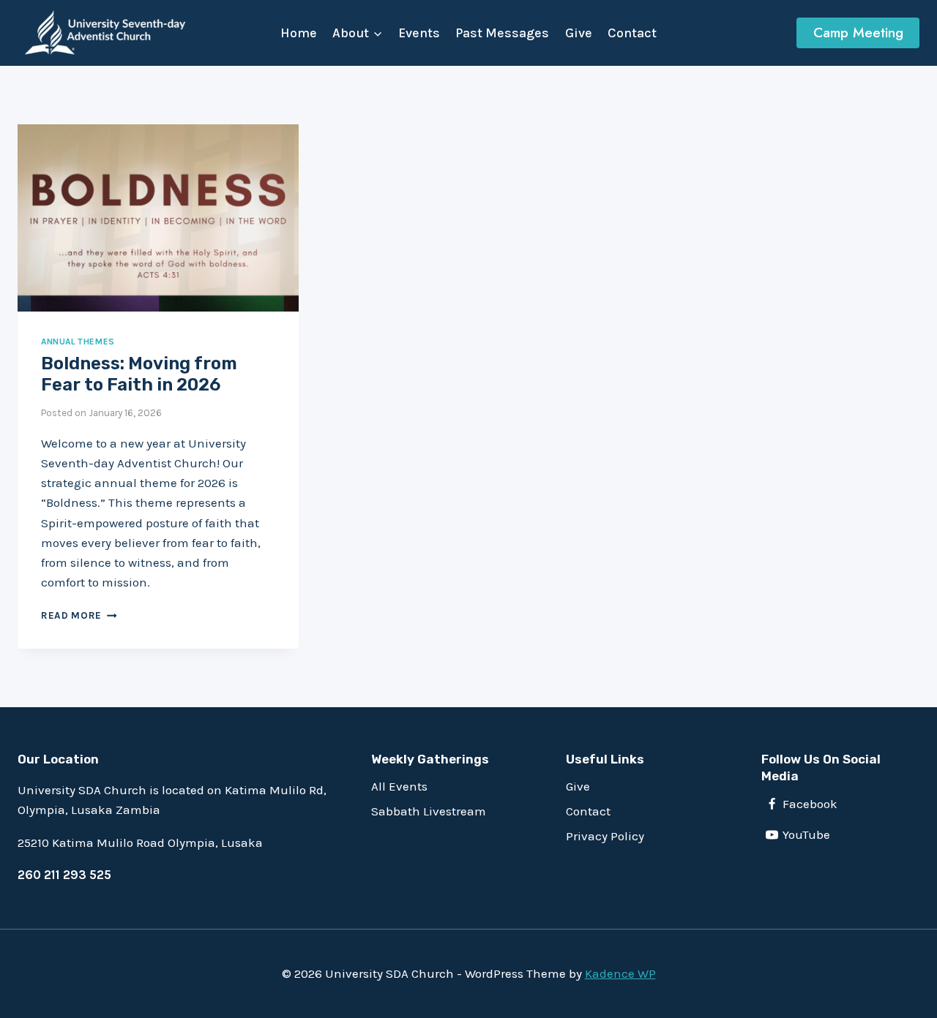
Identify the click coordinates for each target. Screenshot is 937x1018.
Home (298, 33)
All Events (399, 786)
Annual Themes (78, 341)
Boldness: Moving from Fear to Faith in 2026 (139, 374)
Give (578, 33)
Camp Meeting (858, 32)
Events (419, 33)
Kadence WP (620, 973)
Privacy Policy (605, 836)
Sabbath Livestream (428, 811)
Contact (632, 33)
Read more (79, 615)
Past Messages (502, 33)
